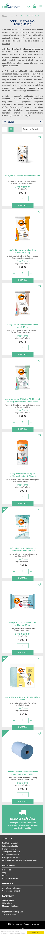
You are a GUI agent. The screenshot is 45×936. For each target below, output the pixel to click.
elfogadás (35, 932)
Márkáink (14, 16)
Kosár (4, 875)
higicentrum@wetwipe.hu (12, 912)
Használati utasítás (10, 878)
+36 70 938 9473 (9, 915)
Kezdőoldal (6, 870)
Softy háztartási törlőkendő (30, 16)
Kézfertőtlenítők (9, 849)
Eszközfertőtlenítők (10, 843)
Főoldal (4, 16)
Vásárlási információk (11, 891)
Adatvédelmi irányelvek (11, 888)
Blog (4, 873)
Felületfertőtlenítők (10, 846)
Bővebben (6, 44)
